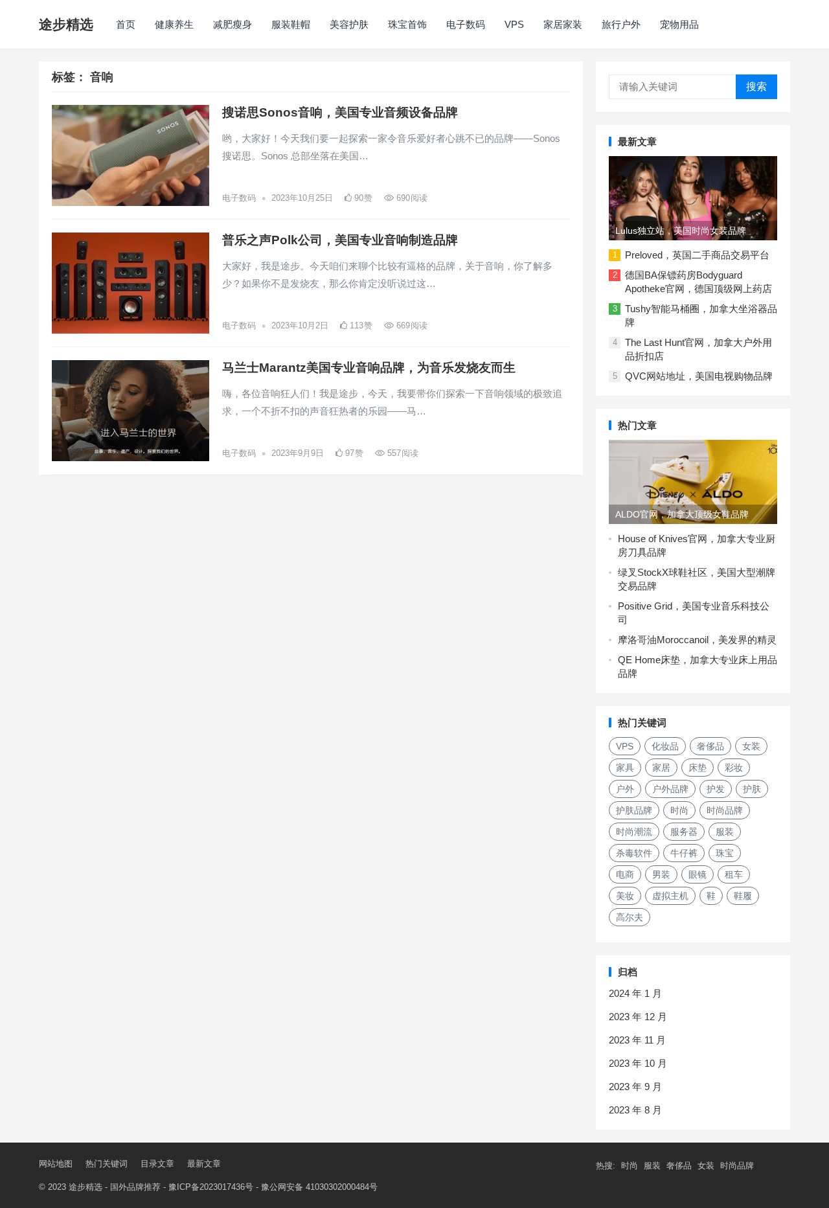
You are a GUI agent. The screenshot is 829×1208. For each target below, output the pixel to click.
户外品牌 (670, 789)
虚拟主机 (670, 896)
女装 (751, 746)
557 (401, 453)
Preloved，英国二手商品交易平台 (697, 254)
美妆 (625, 896)
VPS (514, 24)
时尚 (679, 810)
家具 (625, 767)
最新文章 (204, 1163)
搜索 (756, 86)
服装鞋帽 (290, 24)
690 (410, 198)
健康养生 (174, 24)
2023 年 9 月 (635, 1086)
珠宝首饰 (407, 24)
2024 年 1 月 (635, 993)
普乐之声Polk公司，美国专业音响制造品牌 (340, 240)
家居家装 (562, 24)
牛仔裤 (684, 853)
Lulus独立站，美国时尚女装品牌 (680, 230)
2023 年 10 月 (638, 1063)
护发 (716, 789)
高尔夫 (629, 917)
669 (410, 325)
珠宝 (725, 853)
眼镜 (697, 874)
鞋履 (743, 896)
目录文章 (157, 1163)
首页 (125, 24)
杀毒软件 (634, 853)
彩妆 (734, 767)
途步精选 (66, 24)
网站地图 (56, 1163)
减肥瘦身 (232, 24)
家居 (661, 767)
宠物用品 (679, 24)
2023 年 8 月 (635, 1109)
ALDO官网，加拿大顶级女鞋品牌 (682, 514)
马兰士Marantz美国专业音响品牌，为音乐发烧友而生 (369, 367)
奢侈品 (710, 746)
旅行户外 (621, 24)
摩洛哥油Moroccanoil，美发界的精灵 (697, 639)
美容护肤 (349, 24)
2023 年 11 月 (637, 1039)
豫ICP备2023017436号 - (214, 1187)
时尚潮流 (634, 831)
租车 (734, 874)
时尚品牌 (725, 810)
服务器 (684, 831)
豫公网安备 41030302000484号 (319, 1187)
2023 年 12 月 (638, 1016)
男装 (661, 874)
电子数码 (465, 24)
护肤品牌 (634, 810)
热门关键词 (106, 1163)
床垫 (697, 767)
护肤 (752, 789)
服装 (725, 831)
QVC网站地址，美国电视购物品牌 (699, 376)
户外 (625, 789)
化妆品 (665, 746)
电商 (625, 874)
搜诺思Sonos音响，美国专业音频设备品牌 (340, 112)
